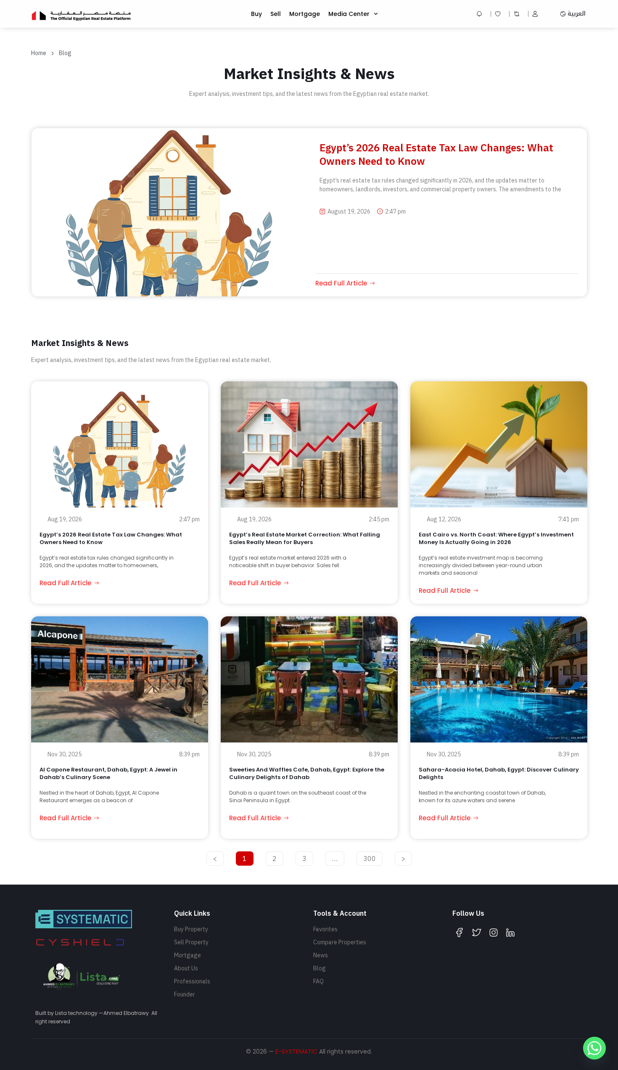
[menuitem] (573, 14)
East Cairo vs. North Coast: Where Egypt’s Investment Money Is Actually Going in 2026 (496, 538)
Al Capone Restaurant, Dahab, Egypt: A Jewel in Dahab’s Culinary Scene (108, 773)
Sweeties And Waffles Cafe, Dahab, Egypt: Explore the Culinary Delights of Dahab (306, 773)
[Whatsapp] (594, 1048)
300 (370, 857)
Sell (275, 14)
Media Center (349, 14)
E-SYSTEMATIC (296, 1051)
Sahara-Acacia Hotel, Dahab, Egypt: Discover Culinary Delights (499, 773)
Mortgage (304, 14)
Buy (256, 14)
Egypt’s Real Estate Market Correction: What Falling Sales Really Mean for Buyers (304, 538)
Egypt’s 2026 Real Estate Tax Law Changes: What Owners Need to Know (111, 538)
